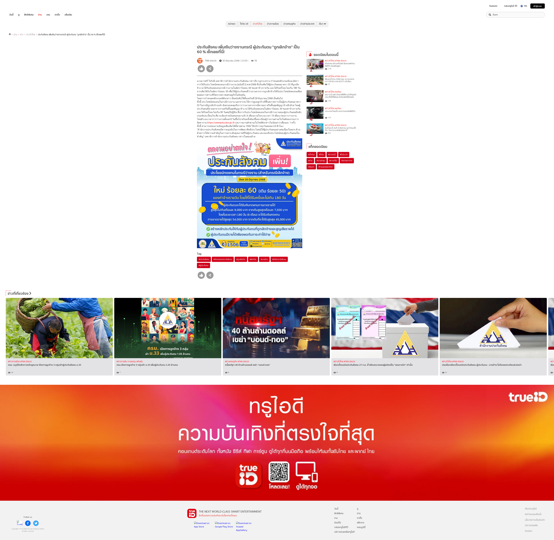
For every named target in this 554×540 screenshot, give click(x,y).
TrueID (18, 6)
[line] (20, 523)
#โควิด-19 (344, 154)
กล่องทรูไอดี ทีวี (510, 5)
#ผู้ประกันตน (203, 265)
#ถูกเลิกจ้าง (240, 259)
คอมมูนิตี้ (361, 527)
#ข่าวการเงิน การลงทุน (126, 361)
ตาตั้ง (57, 14)
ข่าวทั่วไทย (257, 23)
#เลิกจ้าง (253, 259)
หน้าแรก (231, 23)
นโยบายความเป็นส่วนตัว (535, 519)
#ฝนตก (311, 166)
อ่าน (40, 14)
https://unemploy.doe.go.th (221, 122)
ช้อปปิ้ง (337, 522)
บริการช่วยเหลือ (531, 525)
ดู (18, 14)
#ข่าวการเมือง (14, 361)
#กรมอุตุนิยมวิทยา (326, 166)
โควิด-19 (244, 23)
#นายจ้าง (264, 259)
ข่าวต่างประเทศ (307, 23)
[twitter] (36, 523)
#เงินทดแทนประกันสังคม (223, 259)
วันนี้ (11, 14)
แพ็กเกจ (360, 522)
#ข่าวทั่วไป (333, 160)
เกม (48, 14)
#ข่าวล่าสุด (321, 160)
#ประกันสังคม (204, 259)
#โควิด (321, 154)
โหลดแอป (493, 5)
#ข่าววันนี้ (332, 154)
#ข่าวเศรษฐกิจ (231, 361)
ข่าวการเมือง (273, 23)
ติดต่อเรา (528, 531)
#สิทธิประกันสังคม (279, 259)
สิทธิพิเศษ (28, 14)
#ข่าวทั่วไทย (330, 60)
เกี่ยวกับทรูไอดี (531, 508)
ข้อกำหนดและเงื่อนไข (533, 514)
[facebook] (28, 523)
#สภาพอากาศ (346, 160)
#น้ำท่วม (311, 154)
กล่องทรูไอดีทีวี (341, 527)
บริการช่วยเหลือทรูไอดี (344, 531)
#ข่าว (310, 160)
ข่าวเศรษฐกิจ (289, 23)
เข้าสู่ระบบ (537, 6)
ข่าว (21, 34)
